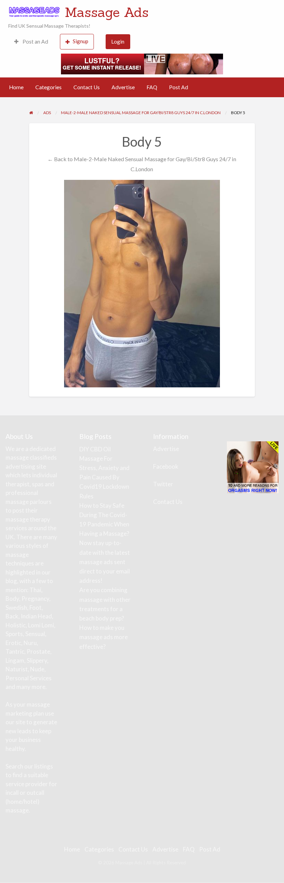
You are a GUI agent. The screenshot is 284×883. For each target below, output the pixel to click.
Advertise (123, 87)
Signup (80, 41)
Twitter (163, 484)
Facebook (165, 466)
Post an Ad (34, 41)
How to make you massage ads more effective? (103, 637)
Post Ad (178, 87)
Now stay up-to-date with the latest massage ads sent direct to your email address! (104, 561)
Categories (48, 87)
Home (16, 87)
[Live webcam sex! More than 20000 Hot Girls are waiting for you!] (142, 63)
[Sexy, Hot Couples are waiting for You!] (252, 466)
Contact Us (86, 87)
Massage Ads (107, 12)
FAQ (152, 87)
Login (117, 41)
